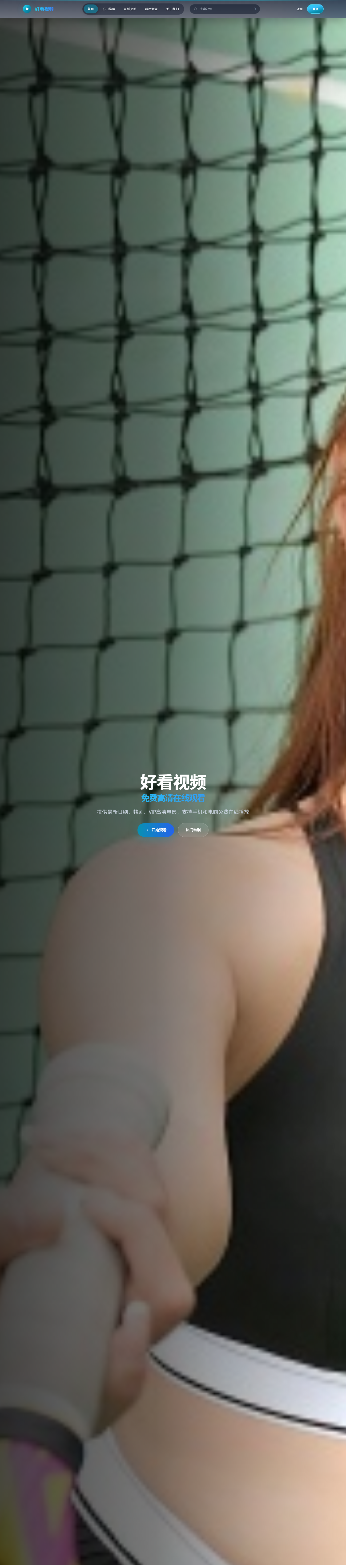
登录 (315, 9)
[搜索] (254, 9)
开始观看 (159, 830)
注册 (300, 9)
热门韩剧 (193, 830)
